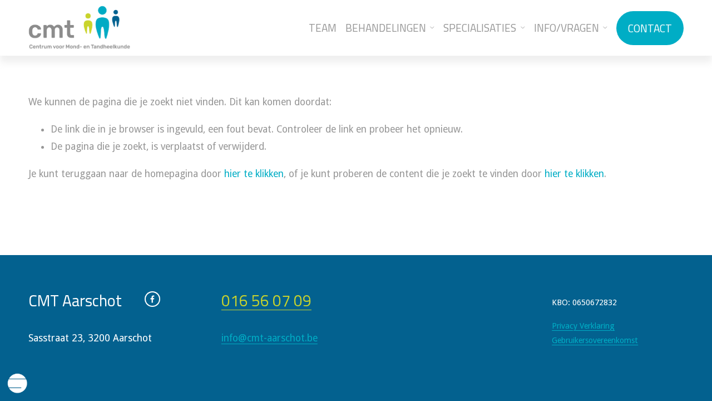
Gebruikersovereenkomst (595, 340)
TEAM (323, 27)
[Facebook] (152, 299)
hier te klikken (254, 173)
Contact (650, 28)
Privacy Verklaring (583, 325)
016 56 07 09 (266, 300)
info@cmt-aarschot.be (269, 338)
